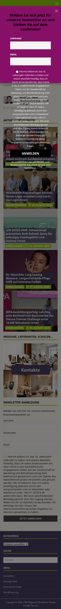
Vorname (15, 38)
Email (13, 54)
